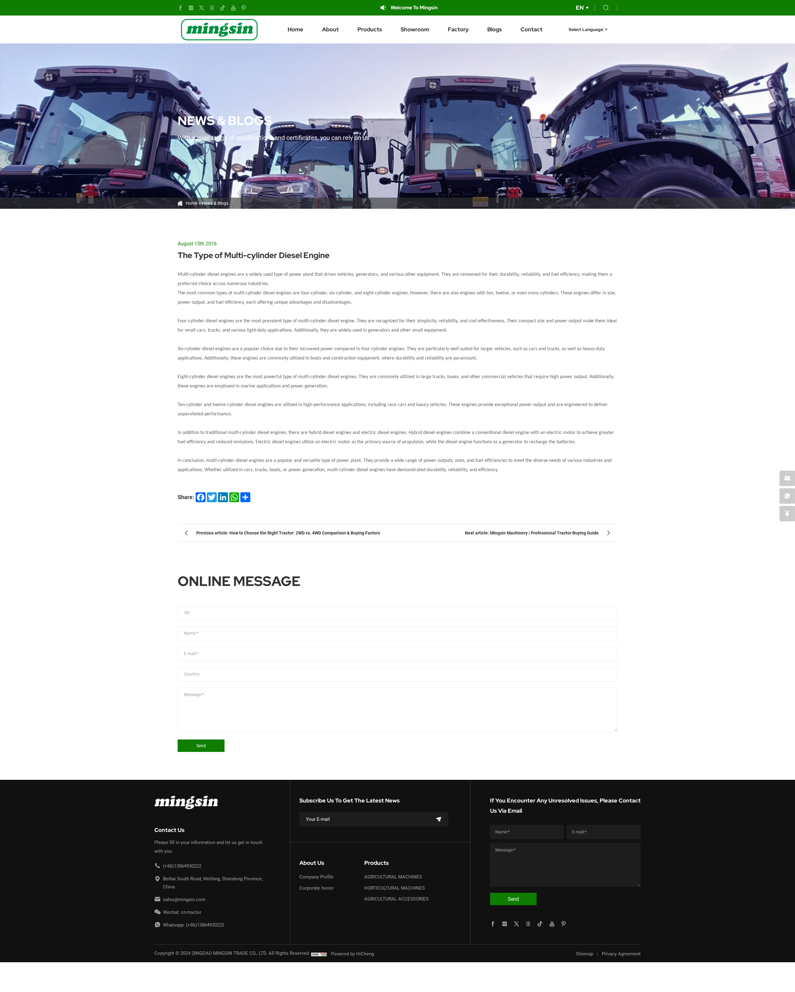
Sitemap (584, 953)
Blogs (494, 29)
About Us (311, 862)
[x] (201, 8)
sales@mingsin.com (184, 899)
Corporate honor (316, 888)
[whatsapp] (787, 496)
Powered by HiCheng (352, 953)
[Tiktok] (222, 8)
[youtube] (233, 8)
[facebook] (180, 8)
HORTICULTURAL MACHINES (394, 888)
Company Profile (316, 877)
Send (201, 745)
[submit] (438, 819)
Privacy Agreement (621, 953)
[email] (787, 478)
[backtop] (787, 513)
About (330, 29)
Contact (531, 29)
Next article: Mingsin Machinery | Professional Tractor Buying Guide (532, 533)
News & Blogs (215, 203)
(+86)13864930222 (182, 866)
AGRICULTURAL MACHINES (393, 877)
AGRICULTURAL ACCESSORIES (396, 899)
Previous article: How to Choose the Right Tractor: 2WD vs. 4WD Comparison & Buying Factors (288, 533)
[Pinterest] (243, 8)
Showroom (415, 29)
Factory (458, 29)
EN (580, 7)
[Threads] (212, 8)
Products (369, 29)
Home (295, 29)
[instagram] (191, 8)
